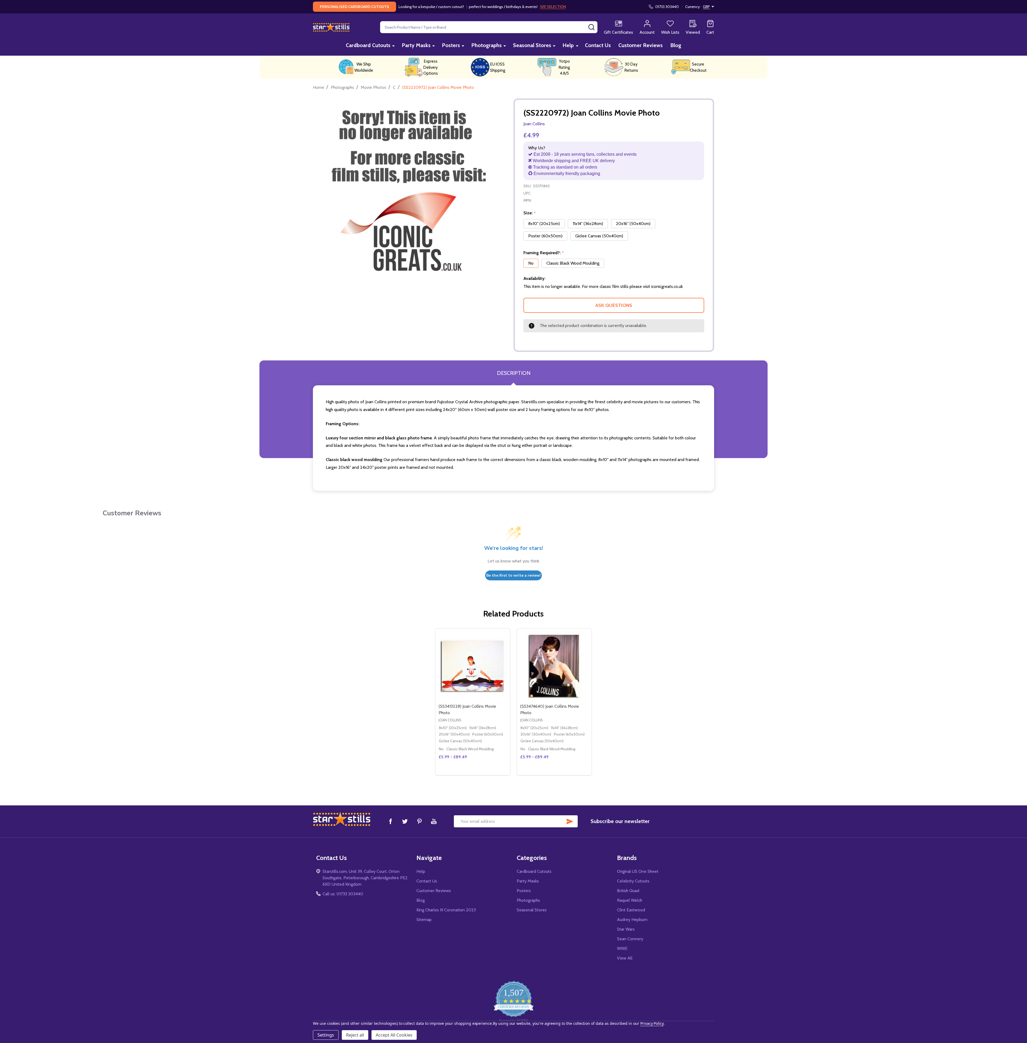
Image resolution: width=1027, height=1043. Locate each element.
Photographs (486, 45)
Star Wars (626, 929)
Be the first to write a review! (513, 575)
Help (568, 45)
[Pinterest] (419, 821)
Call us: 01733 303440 (343, 893)
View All (625, 958)
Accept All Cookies (394, 1035)
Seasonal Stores (532, 45)
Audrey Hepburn (632, 919)
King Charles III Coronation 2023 (446, 909)
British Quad (628, 890)
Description (513, 373)
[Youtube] (434, 821)
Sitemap (424, 919)
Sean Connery (630, 938)
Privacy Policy (652, 1023)
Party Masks (416, 45)
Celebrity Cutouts (633, 881)
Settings (325, 1035)
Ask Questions (613, 305)
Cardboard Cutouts (368, 45)
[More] (393, 45)
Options (482, 773)
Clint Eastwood (631, 909)
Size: (529, 213)
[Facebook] (390, 821)
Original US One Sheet (637, 871)
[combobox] (488, 27)
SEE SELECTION (553, 6)
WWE (622, 948)
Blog (675, 45)
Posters (451, 45)
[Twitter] (405, 821)
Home (318, 87)
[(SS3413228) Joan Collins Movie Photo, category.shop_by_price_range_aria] (473, 666)
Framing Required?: (543, 253)
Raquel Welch (629, 900)
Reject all (355, 1035)
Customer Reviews (640, 45)
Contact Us (598, 45)
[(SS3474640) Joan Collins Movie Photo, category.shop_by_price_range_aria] (554, 666)
